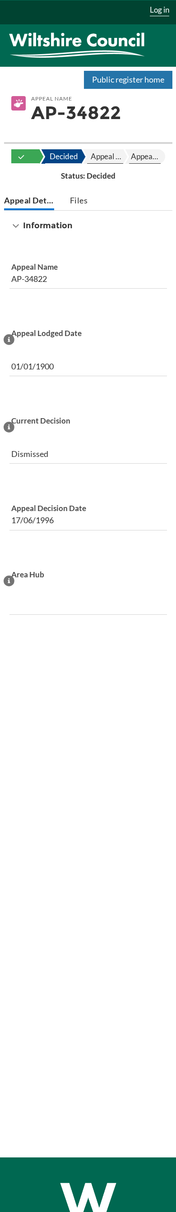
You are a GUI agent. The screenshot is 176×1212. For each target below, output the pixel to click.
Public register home (128, 79)
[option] (21, 156)
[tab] (29, 201)
